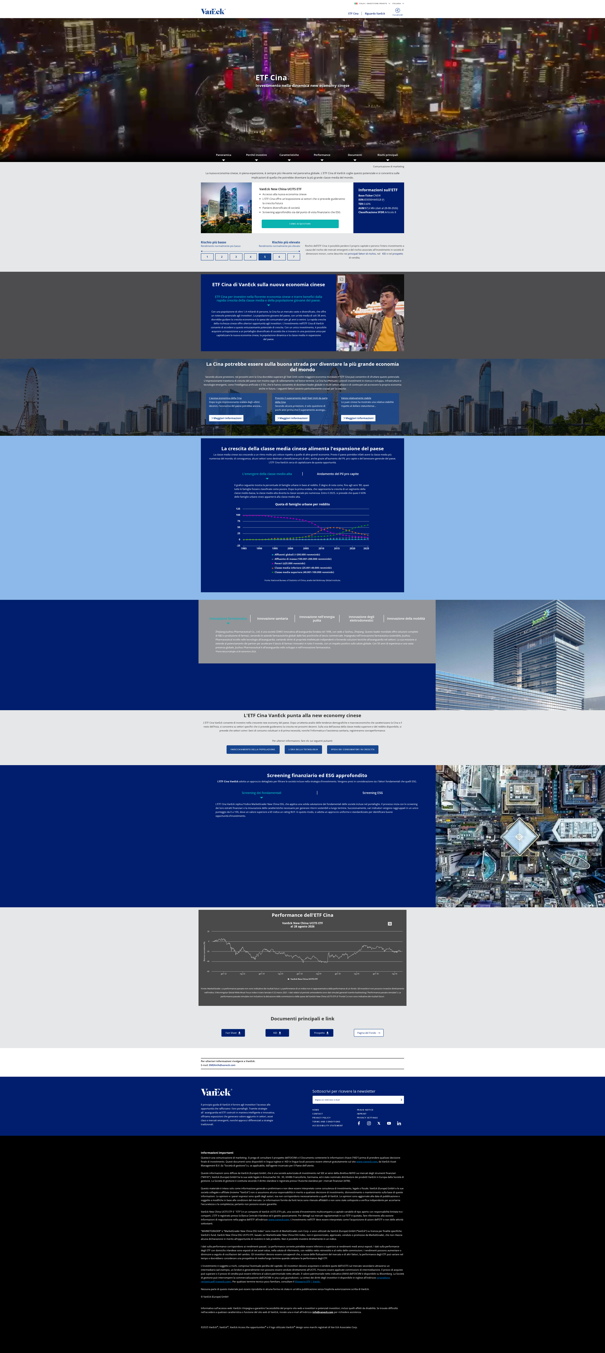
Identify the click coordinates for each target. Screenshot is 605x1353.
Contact (317, 1113)
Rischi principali (387, 155)
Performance (322, 155)
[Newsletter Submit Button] (401, 1100)
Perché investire (256, 155)
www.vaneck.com (366, 1161)
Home (315, 1110)
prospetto (397, 253)
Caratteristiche (289, 155)
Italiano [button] (397, 3)
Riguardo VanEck (375, 13)
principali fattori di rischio (362, 253)
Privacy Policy (321, 1117)
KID (384, 253)
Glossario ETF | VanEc (307, 1281)
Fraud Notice (365, 1110)
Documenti (355, 155)
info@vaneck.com (322, 1312)
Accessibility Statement (327, 1125)
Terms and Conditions (326, 1121)
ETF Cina (353, 13)
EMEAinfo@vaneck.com (222, 1065)
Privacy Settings (367, 1117)
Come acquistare (300, 223)
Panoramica (223, 155)
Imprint (362, 1113)
